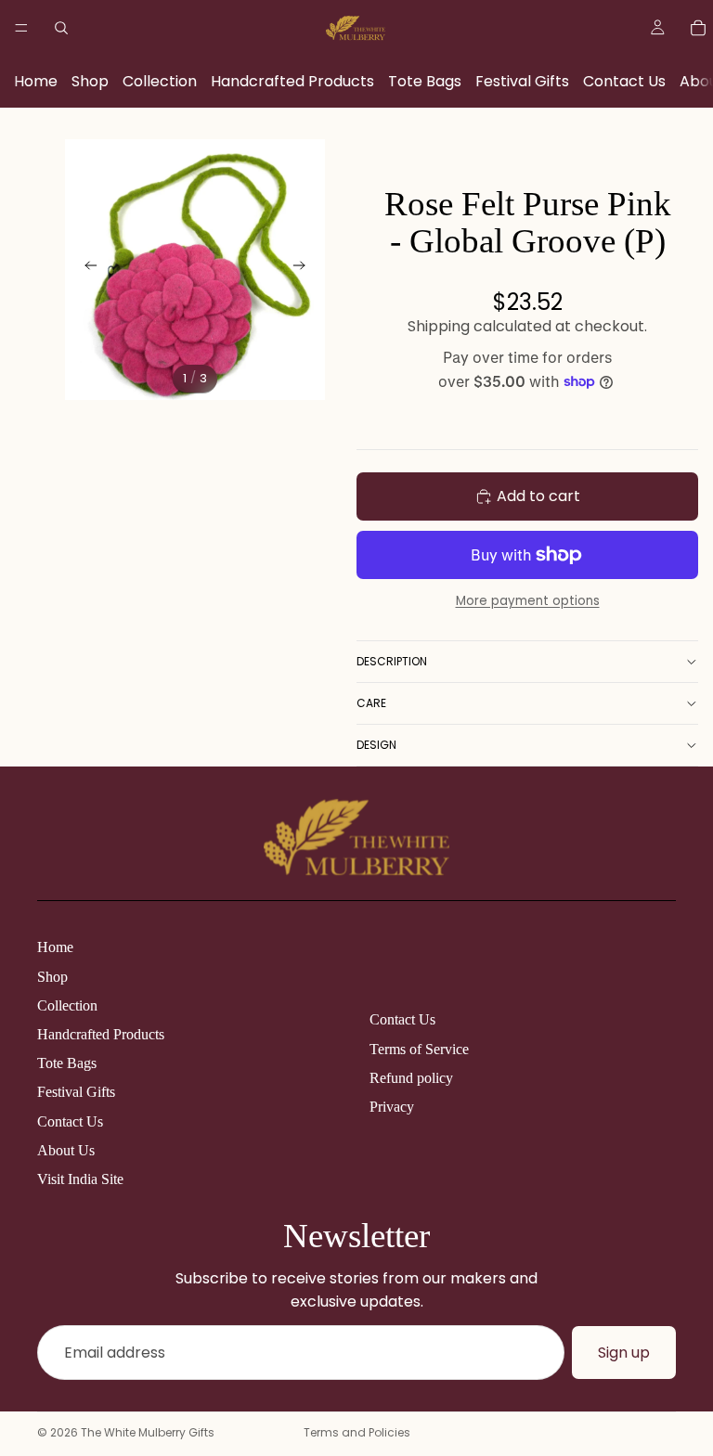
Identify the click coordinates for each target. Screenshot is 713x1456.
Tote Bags (424, 81)
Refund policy (411, 1078)
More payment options (528, 601)
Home (36, 81)
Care (371, 703)
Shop (90, 81)
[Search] (61, 27)
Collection (160, 81)
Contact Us (624, 81)
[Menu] (21, 27)
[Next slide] (304, 269)
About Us (66, 1150)
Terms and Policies (357, 1432)
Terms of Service (419, 1049)
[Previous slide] (85, 269)
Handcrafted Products (292, 81)
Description (391, 661)
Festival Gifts (522, 81)
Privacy (391, 1107)
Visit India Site (80, 1179)
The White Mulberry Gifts (147, 1432)
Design (376, 745)
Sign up (624, 1352)
